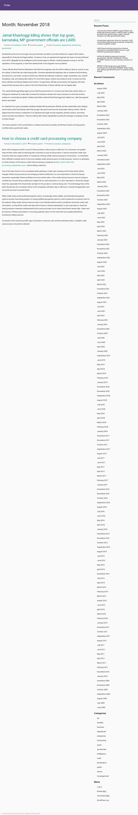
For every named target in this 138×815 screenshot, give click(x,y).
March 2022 (101, 284)
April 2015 (101, 569)
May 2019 (100, 365)
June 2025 (101, 142)
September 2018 (103, 396)
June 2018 (101, 409)
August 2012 (102, 601)
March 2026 (101, 106)
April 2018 (101, 418)
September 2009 (103, 694)
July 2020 (100, 338)
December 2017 (103, 436)
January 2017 (102, 485)
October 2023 (102, 200)
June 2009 (101, 707)
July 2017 (100, 458)
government (6, 48)
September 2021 (103, 298)
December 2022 (103, 244)
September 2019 (103, 356)
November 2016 (103, 494)
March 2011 (101, 663)
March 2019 (101, 373)
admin (40, 45)
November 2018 (103, 391)
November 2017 (103, 440)
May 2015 (100, 565)
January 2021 (102, 324)
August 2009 (102, 698)
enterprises (66, 144)
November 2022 (103, 249)
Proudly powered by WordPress (13, 813)
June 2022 (101, 271)
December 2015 (103, 534)
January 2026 (102, 111)
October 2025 (102, 124)
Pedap (7, 5)
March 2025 (101, 151)
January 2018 (102, 431)
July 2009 (100, 703)
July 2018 (100, 405)
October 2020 (102, 333)
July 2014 (100, 578)
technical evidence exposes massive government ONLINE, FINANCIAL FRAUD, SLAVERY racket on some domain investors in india (114, 59)
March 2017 (101, 476)
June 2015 (101, 560)
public (99, 767)
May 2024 (100, 177)
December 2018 (103, 387)
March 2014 (101, 587)
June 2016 (101, 516)
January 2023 (102, 240)
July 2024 (100, 169)
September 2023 (103, 204)
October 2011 (102, 632)
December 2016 (103, 489)
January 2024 (102, 186)
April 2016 (101, 525)
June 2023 (101, 218)
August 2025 (102, 133)
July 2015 (100, 556)
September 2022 (103, 258)
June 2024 (101, 173)
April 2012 (101, 609)
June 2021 (101, 311)
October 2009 (102, 690)
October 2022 (102, 253)
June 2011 (101, 649)
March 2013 (101, 596)
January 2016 (102, 529)
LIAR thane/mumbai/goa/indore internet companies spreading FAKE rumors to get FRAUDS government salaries (113, 50)
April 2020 (101, 347)
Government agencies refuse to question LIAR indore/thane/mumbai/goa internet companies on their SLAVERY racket (115, 42)
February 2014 (102, 592)
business (57, 45)
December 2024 (103, 160)
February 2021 (102, 320)
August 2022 (102, 262)
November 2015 (103, 538)
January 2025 (102, 155)
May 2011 (100, 654)
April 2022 (101, 280)
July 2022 (100, 267)
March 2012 (101, 614)
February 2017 (102, 480)
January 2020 (102, 351)
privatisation (102, 763)
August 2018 (102, 400)
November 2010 (103, 672)
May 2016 (100, 520)
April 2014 (101, 583)
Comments (103, 796)
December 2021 (103, 289)
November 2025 (103, 120)
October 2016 (102, 498)
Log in (99, 787)
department (66, 45)
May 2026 (100, 97)
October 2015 (102, 543)
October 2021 (102, 293)
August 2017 (102, 454)
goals (99, 745)
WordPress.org (103, 800)
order (99, 758)
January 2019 (102, 382)
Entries (101, 791)
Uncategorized (103, 776)
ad (98, 718)
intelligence (101, 754)
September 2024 (103, 164)
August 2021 (102, 302)
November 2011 (103, 627)
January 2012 (102, 623)
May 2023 (100, 222)
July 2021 (100, 307)
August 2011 (102, 641)
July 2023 (100, 213)
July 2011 (100, 645)
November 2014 (103, 574)
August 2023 (102, 209)
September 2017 (103, 449)
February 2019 (102, 378)
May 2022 (100, 275)
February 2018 (102, 427)
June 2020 (101, 342)
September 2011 (103, 636)
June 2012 (101, 605)
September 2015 (103, 547)
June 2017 (101, 462)
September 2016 (103, 503)
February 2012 (102, 618)
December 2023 (103, 191)
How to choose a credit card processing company (42, 138)
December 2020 (103, 329)
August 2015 (102, 552)
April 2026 (101, 102)
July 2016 (100, 511)
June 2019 (101, 360)
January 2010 (102, 676)
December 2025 (103, 115)
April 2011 (101, 658)
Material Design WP (33, 813)
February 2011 (102, 667)
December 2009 (103, 681)
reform (99, 772)
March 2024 (101, 182)
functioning (76, 45)
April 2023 (101, 226)
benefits (100, 723)
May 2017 (100, 467)
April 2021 (101, 316)
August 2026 (102, 88)
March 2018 (101, 422)
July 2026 (100, 93)
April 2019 (101, 369)
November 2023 (103, 195)
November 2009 (103, 685)
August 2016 (102, 507)
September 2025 (103, 129)
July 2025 (100, 137)
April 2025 (101, 146)
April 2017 (101, 471)
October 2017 (102, 445)
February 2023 (102, 235)
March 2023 (101, 231)
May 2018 (100, 413)
